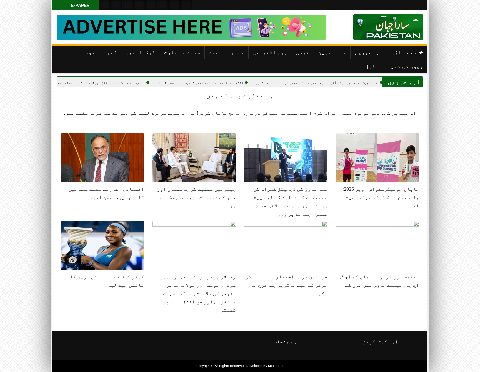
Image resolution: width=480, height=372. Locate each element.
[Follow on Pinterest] (151, 5)
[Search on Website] (105, 5)
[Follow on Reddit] (175, 5)
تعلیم (236, 52)
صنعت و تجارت (182, 52)
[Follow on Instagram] (186, 5)
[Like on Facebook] (116, 5)
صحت (214, 52)
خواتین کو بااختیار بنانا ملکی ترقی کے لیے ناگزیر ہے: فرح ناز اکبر (287, 285)
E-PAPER (79, 5)
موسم (88, 52)
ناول (372, 66)
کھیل (110, 52)
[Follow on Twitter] (128, 5)
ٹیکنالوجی (141, 52)
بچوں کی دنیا (405, 66)
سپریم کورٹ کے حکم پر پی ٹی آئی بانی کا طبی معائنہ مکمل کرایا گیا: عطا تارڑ (340, 83)
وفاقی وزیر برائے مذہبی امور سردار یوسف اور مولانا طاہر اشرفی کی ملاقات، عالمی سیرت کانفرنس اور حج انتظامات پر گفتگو (198, 293)
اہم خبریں (369, 52)
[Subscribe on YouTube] (140, 5)
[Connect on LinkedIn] (163, 5)
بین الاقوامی (270, 52)
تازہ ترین (332, 52)
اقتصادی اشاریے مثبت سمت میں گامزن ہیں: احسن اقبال (223, 83)
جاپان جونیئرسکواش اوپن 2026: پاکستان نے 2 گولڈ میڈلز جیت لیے (380, 197)
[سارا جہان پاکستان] (406, 27)
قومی (302, 52)
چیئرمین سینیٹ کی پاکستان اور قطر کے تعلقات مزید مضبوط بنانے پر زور (109, 83)
